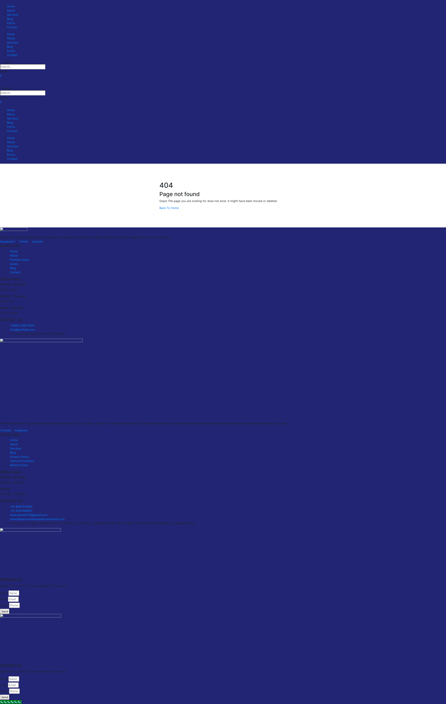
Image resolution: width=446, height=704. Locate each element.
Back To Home (169, 208)
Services (12, 14)
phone (4, 605)
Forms (11, 23)
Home (11, 6)
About (11, 10)
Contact (12, 27)
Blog (10, 19)
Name (4, 593)
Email (3, 599)
